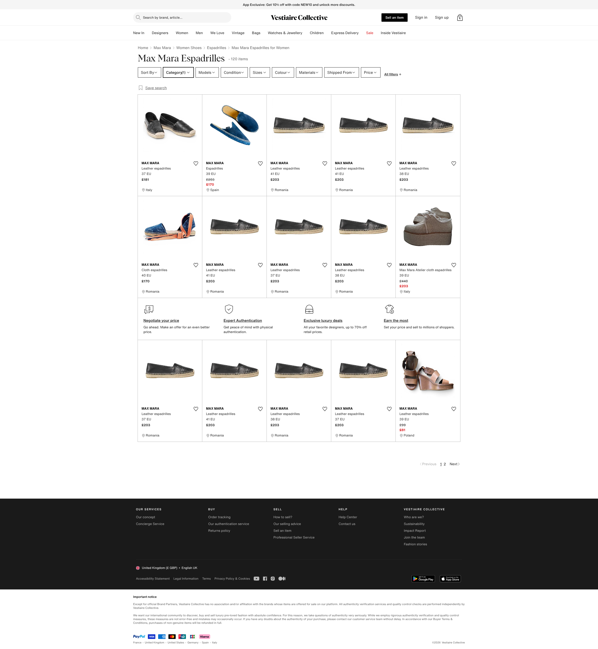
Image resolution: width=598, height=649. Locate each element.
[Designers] (172, 33)
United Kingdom (154, 642)
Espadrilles (216, 47)
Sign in (421, 17)
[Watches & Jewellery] (306, 33)
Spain (205, 642)
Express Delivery (345, 32)
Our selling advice (287, 523)
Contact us (347, 523)
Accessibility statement (153, 578)
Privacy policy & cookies (232, 578)
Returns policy (219, 530)
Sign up (442, 17)
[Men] (206, 33)
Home (143, 47)
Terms (206, 578)
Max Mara (162, 47)
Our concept (145, 517)
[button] (460, 17)
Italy (214, 642)
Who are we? (414, 517)
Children (317, 32)
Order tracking (219, 517)
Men (199, 32)
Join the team (414, 537)
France (137, 642)
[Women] (192, 33)
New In (138, 32)
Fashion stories (415, 544)
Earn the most (396, 320)
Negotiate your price (161, 320)
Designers (160, 32)
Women (182, 32)
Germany (193, 642)
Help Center (348, 517)
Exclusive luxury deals (323, 320)
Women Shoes (189, 47)
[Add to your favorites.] (196, 163)
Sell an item (394, 17)
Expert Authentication (243, 320)
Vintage (238, 32)
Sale (369, 32)
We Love (217, 32)
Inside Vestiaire (393, 32)
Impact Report (415, 530)
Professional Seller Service (293, 537)
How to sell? (282, 517)
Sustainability (414, 523)
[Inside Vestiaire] (409, 33)
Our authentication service (228, 523)
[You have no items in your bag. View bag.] (460, 17)
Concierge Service (150, 523)
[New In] (148, 33)
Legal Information (185, 578)
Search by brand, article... (162, 17)
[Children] (327, 33)
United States (176, 642)
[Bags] (264, 33)
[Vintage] (248, 33)
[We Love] (228, 33)
